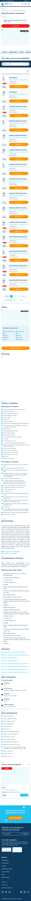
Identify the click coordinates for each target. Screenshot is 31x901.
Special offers (6, 871)
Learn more (24, 795)
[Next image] (17, 47)
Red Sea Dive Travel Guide (8, 553)
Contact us (5, 885)
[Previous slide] (14, 344)
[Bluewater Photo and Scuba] (6, 849)
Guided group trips (7, 868)
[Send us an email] (2, 892)
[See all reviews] (1, 0)
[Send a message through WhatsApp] (9, 892)
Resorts (4, 866)
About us (26, 0)
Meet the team (6, 877)
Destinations (5, 860)
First (10, 300)
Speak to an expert (15, 348)
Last (21, 300)
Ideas (3, 874)
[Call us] (6, 892)
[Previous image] (14, 47)
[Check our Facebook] (24, 892)
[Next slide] (17, 344)
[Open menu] (28, 4)
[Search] (22, 4)
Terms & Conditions (7, 887)
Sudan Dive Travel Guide (11, 551)
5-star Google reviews (8, 0)
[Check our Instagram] (21, 892)
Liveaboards (5, 863)
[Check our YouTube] (28, 892)
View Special (15, 25)
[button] (13, 77)
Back (7, 296)
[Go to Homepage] (6, 4)
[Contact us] (25, 4)
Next (23, 296)
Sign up (25, 833)
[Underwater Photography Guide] (17, 849)
